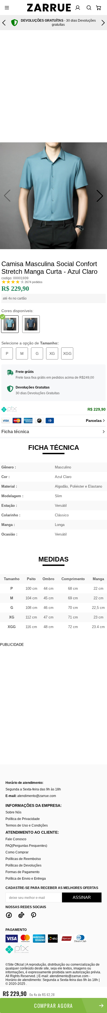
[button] (100, 196)
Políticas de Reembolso (23, 859)
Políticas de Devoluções (23, 865)
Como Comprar (17, 852)
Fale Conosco (15, 839)
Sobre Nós (13, 812)
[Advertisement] (53, 86)
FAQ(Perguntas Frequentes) (26, 846)
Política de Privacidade (22, 819)
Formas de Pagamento (22, 872)
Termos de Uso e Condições (26, 825)
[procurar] (87, 7)
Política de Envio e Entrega (25, 878)
